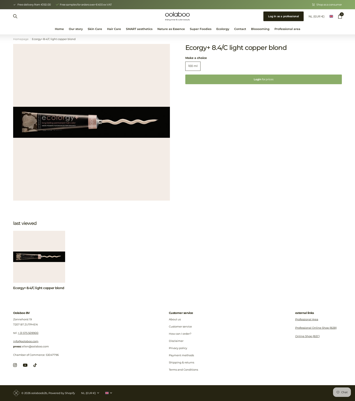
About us (175, 319)
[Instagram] (15, 365)
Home (59, 29)
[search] (15, 16)
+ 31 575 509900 (28, 332)
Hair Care (114, 29)
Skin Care (95, 29)
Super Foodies (200, 29)
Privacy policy (178, 348)
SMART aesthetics (139, 29)
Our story (76, 29)
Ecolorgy (222, 29)
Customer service (181, 313)
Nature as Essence (171, 29)
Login (263, 79)
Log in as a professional (283, 16)
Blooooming (260, 29)
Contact (240, 29)
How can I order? (180, 333)
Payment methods (181, 355)
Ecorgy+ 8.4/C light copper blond (38, 288)
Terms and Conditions (183, 369)
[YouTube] (25, 365)
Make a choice (196, 58)
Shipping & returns (181, 362)
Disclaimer (176, 340)
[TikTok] (35, 365)
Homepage (21, 39)
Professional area (287, 29)
